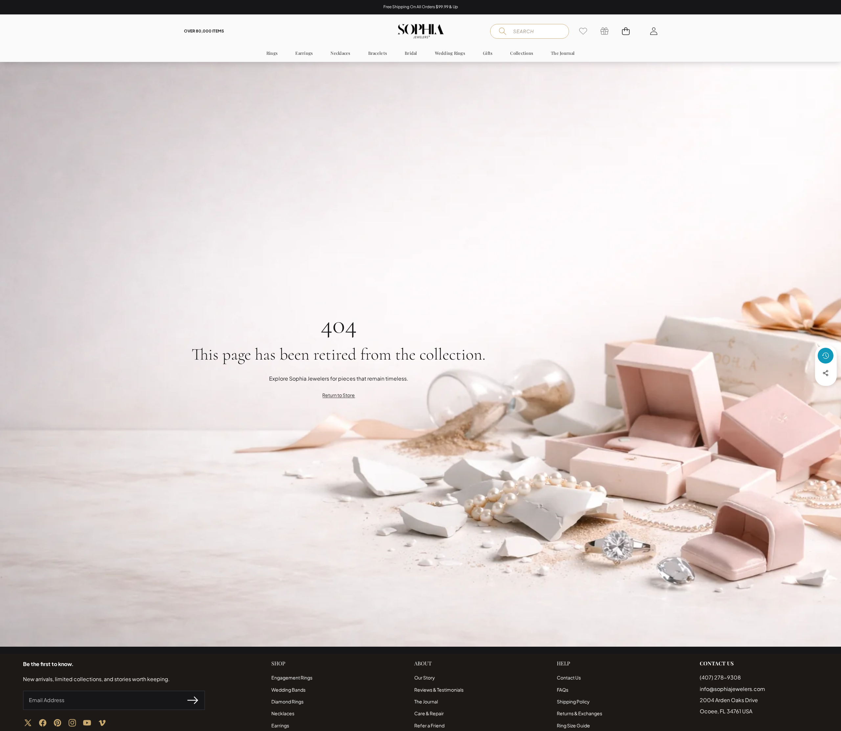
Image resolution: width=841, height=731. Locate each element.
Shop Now (457, 7)
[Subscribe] (192, 700)
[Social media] (825, 373)
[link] (583, 31)
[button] (25, 7)
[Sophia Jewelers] (420, 31)
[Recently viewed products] (825, 356)
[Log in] (653, 31)
